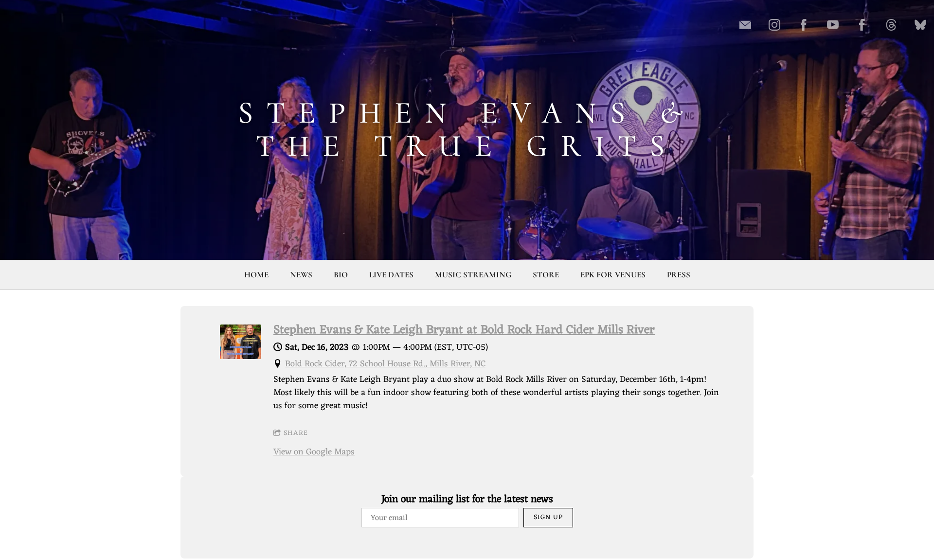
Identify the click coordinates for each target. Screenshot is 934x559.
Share (296, 433)
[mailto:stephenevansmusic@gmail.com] (745, 25)
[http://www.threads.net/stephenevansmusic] (891, 25)
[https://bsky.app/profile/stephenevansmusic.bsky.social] (920, 25)
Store (546, 275)
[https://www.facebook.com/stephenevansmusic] (803, 25)
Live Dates (391, 275)
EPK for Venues (613, 275)
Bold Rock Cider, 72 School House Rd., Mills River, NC (385, 364)
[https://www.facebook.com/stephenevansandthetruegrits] (862, 25)
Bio (341, 275)
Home (256, 275)
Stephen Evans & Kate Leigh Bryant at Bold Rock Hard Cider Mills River (464, 330)
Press (678, 275)
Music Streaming (473, 275)
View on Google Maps (314, 452)
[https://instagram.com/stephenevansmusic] (774, 25)
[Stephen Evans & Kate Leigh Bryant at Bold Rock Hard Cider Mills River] (240, 356)
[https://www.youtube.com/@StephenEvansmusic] (833, 25)
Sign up (548, 517)
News (301, 275)
